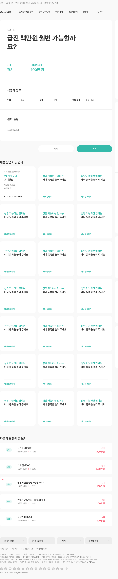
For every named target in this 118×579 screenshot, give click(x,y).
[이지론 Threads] (53, 568)
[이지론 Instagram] (5, 568)
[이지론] (5, 11)
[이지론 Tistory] (40, 568)
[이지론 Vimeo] (57, 568)
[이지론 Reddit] (14, 568)
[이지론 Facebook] (31, 568)
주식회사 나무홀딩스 (87, 562)
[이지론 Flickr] (48, 568)
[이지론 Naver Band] (36, 568)
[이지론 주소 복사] (66, 568)
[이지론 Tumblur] (27, 568)
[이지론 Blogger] (1, 568)
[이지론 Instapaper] (44, 568)
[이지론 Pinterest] (18, 568)
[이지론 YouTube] (61, 568)
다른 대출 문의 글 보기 (13, 438)
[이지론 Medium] (10, 568)
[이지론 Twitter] (23, 568)
